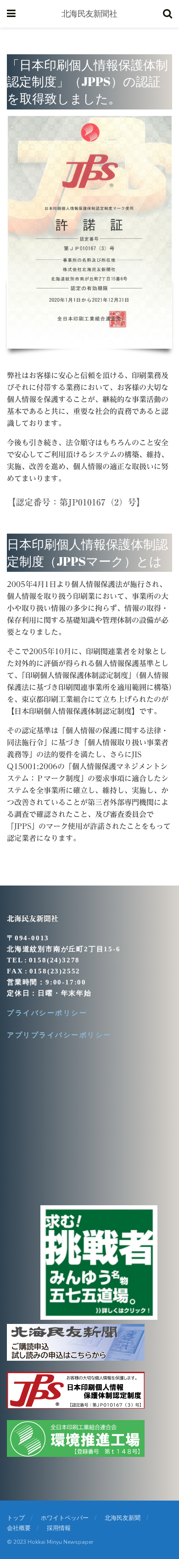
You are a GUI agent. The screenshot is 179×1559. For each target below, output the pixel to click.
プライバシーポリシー (47, 1013)
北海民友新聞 (122, 1518)
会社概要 (19, 1528)
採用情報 (59, 1528)
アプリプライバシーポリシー (59, 1035)
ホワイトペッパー (65, 1518)
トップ (16, 1518)
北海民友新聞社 (89, 14)
